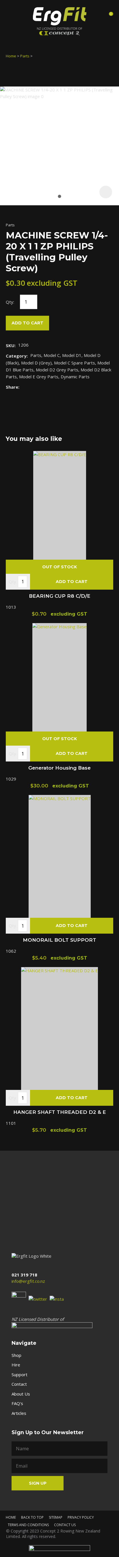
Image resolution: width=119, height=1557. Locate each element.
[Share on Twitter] (31, 387)
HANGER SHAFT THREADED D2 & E (59, 1112)
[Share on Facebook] (23, 387)
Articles (19, 1413)
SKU (10, 345)
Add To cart (72, 581)
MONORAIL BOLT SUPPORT (59, 940)
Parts (24, 56)
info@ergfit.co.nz (28, 1281)
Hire (16, 1365)
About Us (21, 1394)
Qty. (13, 581)
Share (12, 387)
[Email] (40, 386)
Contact (19, 1384)
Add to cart (27, 323)
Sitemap (55, 1517)
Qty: (10, 302)
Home (11, 56)
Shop (16, 1355)
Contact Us (65, 1524)
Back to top (32, 1517)
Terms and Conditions (28, 1524)
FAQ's (17, 1403)
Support (19, 1374)
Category (16, 356)
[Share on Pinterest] (48, 387)
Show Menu (11, 15)
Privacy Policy (81, 1517)
